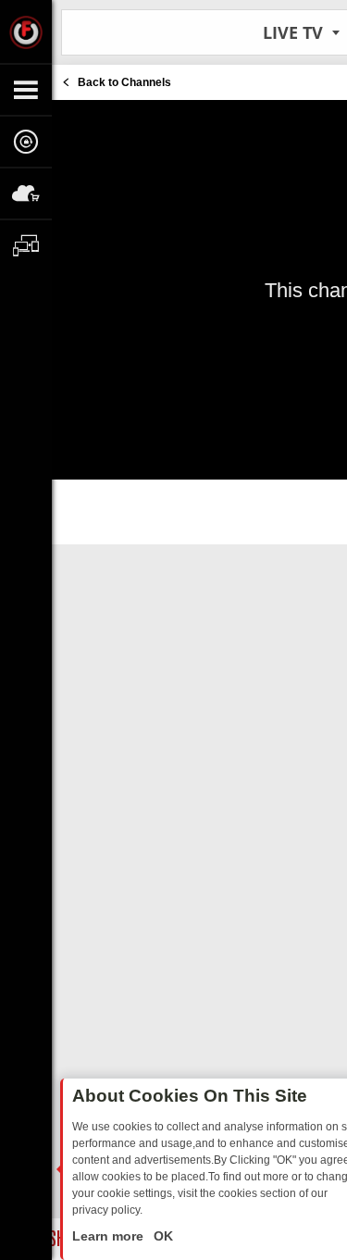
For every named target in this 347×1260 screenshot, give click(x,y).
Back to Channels (124, 82)
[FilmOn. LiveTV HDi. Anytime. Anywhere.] (26, 31)
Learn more (109, 1236)
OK (161, 1236)
